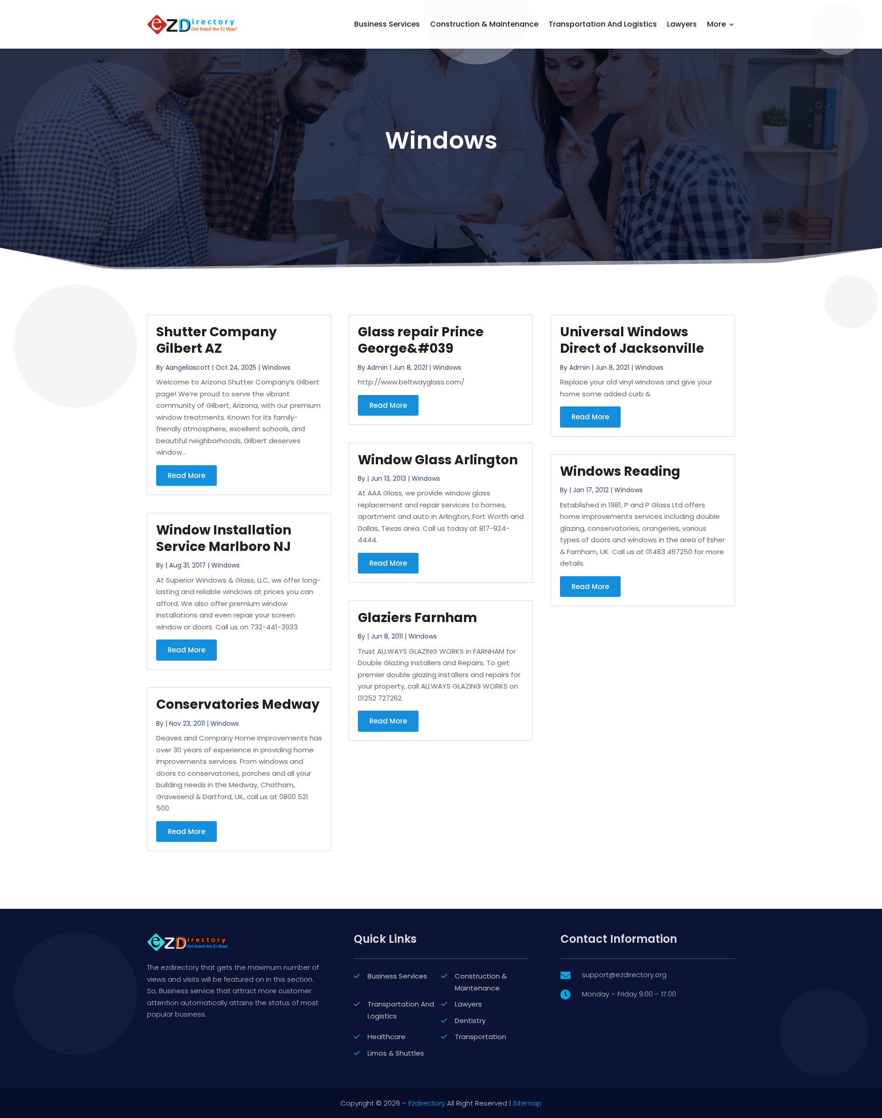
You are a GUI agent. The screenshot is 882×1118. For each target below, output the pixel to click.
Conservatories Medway (238, 704)
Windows (276, 367)
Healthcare (387, 1036)
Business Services (387, 24)
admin (377, 367)
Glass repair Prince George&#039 (421, 340)
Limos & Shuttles (396, 1053)
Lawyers (682, 24)
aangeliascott (187, 367)
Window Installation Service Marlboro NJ (223, 538)
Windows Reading (620, 471)
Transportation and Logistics (602, 24)
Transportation (480, 1036)
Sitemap (527, 1103)
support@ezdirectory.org (624, 974)
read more (186, 475)
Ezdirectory (426, 1103)
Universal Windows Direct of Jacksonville (632, 340)
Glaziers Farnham (417, 618)
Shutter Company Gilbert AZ (216, 340)
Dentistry (470, 1020)
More (716, 24)
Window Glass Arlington (438, 460)
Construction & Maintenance (484, 24)
